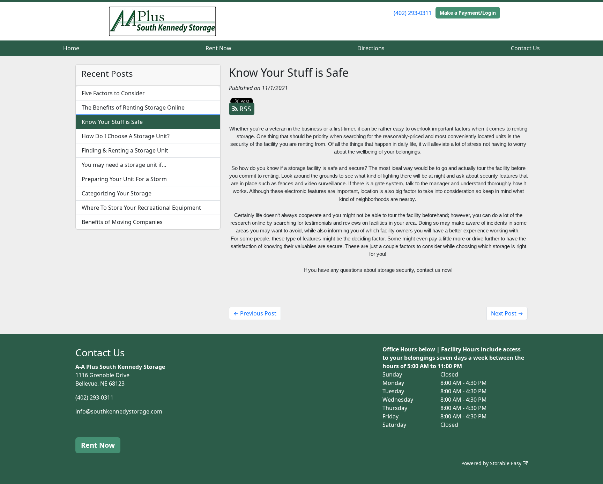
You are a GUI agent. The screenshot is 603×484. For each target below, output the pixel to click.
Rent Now (218, 48)
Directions (371, 48)
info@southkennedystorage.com (118, 411)
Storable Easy (506, 463)
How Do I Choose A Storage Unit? (126, 136)
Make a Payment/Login (468, 12)
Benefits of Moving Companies (122, 222)
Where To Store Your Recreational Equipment (141, 207)
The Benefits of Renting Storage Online (133, 107)
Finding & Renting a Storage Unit (125, 150)
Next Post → (507, 313)
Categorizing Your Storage (116, 193)
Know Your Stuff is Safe (112, 122)
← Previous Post (254, 313)
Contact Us (525, 48)
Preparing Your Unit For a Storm (124, 179)
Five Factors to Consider (113, 93)
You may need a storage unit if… (124, 165)
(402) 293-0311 (413, 13)
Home (71, 48)
